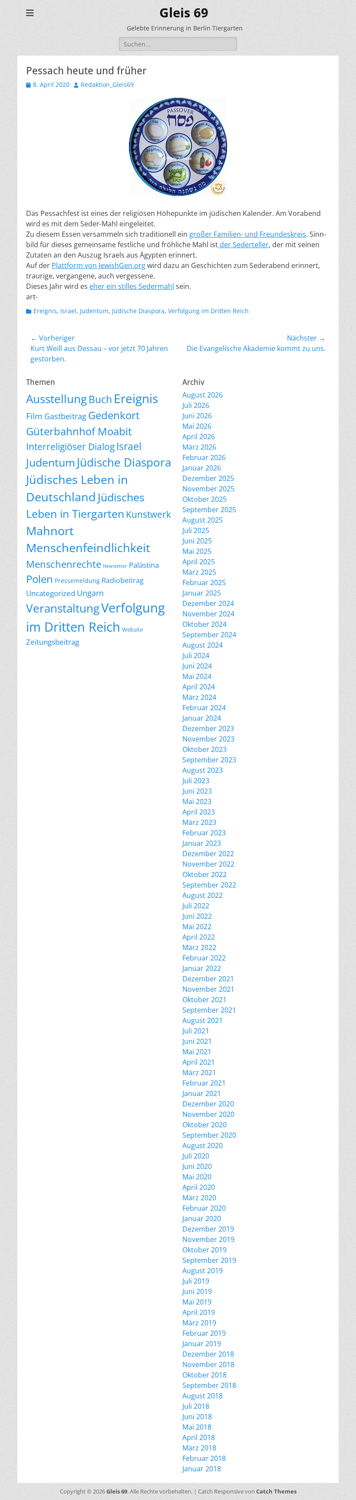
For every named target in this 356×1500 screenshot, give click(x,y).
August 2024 (202, 645)
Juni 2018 (197, 1416)
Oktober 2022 (204, 874)
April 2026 (198, 436)
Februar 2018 (204, 1458)
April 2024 (198, 687)
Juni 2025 (197, 541)
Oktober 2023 (204, 749)
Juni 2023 (197, 791)
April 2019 (198, 1312)
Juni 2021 (197, 1041)
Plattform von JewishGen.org (98, 265)
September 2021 (209, 1010)
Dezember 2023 (208, 728)
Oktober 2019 (204, 1250)
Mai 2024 (196, 676)
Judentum (94, 311)
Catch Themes (276, 1491)
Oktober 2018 (204, 1375)
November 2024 (208, 614)
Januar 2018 (201, 1469)
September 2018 (209, 1385)
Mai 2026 (196, 426)
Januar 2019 (201, 1343)
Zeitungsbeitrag (52, 642)
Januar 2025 (201, 593)
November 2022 (208, 864)
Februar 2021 (204, 1083)
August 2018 (202, 1396)
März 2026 (199, 447)
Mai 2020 (196, 1177)
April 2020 (198, 1187)
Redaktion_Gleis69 (107, 84)
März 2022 (199, 947)
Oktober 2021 (204, 999)
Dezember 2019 (208, 1229)
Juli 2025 (195, 530)
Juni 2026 (197, 416)
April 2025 (198, 561)
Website (132, 629)
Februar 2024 (204, 707)
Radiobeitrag (123, 580)
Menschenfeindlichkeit (88, 548)
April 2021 (198, 1062)
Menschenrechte (63, 564)
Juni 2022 (197, 916)
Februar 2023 (204, 833)
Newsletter (115, 566)
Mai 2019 (196, 1302)
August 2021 (202, 1020)
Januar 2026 (201, 468)
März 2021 (199, 1072)
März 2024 (199, 697)
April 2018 (198, 1437)
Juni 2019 (197, 1291)
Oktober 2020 (204, 1124)
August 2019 (202, 1270)
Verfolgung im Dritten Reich (208, 311)
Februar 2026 (204, 457)
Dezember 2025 (208, 478)
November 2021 (208, 989)
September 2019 (209, 1260)
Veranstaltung (62, 608)
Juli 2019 (195, 1281)
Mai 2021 (196, 1051)
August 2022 (202, 895)
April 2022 (198, 937)
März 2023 (199, 822)
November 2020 (208, 1114)
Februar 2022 (204, 958)
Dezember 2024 (208, 603)
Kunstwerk (148, 514)
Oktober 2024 (204, 624)
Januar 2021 (201, 1093)
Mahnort (50, 531)
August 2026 (202, 395)
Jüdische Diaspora (138, 311)
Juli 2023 (195, 780)
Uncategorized (50, 593)
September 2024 (209, 634)
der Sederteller (243, 244)
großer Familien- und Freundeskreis (247, 234)
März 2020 (199, 1197)
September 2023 (209, 760)
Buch (100, 399)
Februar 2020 (204, 1208)
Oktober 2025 (204, 499)
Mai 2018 (196, 1427)
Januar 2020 (201, 1218)
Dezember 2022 (208, 853)
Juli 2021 (195, 1031)
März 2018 (199, 1448)
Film (34, 416)
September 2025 (209, 509)
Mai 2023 (196, 801)
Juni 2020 (197, 1166)
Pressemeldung (77, 580)
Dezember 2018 (208, 1354)
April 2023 (198, 812)
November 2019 (208, 1239)
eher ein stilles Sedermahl (131, 286)
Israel (68, 311)
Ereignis (45, 311)
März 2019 (199, 1323)
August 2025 (202, 520)
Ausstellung (56, 399)
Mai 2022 (196, 926)
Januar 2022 (201, 968)
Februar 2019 (204, 1333)
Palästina (144, 565)
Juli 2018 (195, 1406)
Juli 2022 (195, 906)
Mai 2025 (196, 551)
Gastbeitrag (65, 416)
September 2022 (209, 885)
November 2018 (208, 1364)
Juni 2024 (197, 666)
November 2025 (208, 488)
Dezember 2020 (208, 1104)
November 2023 (208, 739)
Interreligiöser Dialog (70, 446)
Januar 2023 (201, 843)
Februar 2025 (204, 582)
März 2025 (199, 572)
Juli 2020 (195, 1156)
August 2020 (202, 1145)
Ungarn (90, 593)
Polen (39, 579)
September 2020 (209, 1135)
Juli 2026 (195, 405)
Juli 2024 (195, 655)
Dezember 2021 (208, 978)
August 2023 (202, 770)
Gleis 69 (183, 12)
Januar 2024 (201, 718)
